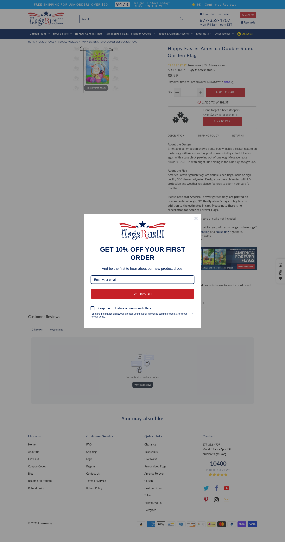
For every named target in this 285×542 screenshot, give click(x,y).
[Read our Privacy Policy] (192, 314)
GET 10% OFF (142, 294)
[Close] (196, 218)
